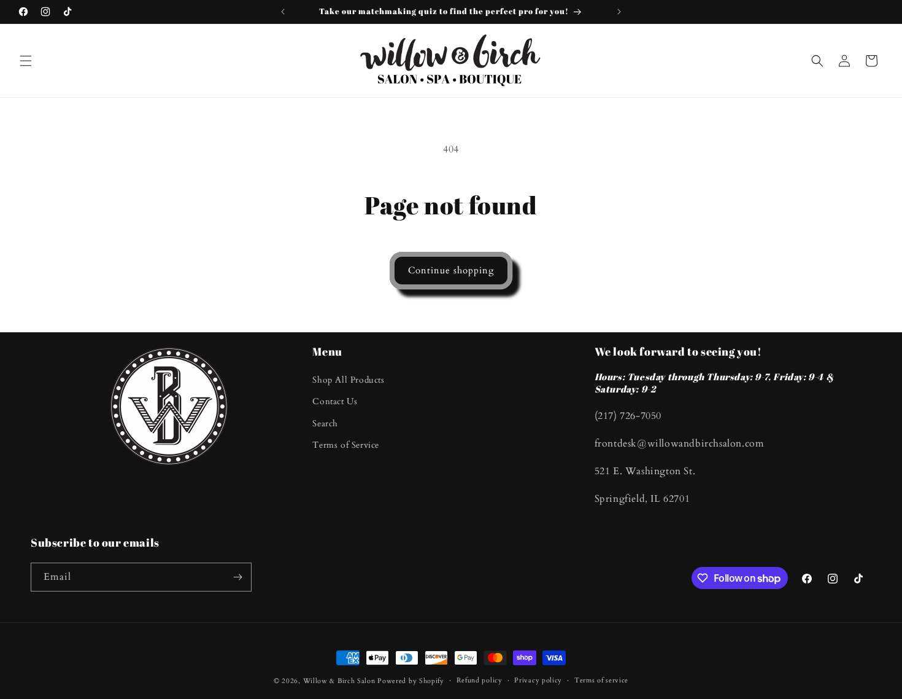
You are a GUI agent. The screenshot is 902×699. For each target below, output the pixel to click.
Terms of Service (345, 445)
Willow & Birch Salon (339, 680)
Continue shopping (451, 270)
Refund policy (480, 680)
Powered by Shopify (410, 680)
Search (325, 423)
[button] (25, 60)
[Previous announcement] (282, 11)
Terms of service (601, 680)
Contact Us (334, 401)
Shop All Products (348, 380)
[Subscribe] (237, 577)
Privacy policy (538, 680)
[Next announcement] (619, 11)
